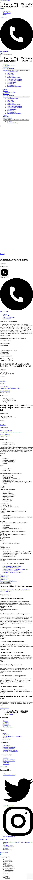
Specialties (6, 722)
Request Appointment (9, 747)
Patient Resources (8, 727)
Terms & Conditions (8, 846)
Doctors (5, 721)
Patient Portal (6, 13)
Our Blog (5, 758)
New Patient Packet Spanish (10, 567)
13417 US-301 (9, 387)
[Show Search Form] (0, 126)
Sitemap (5, 848)
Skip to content (4, 852)
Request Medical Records (10, 750)
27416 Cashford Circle (11, 431)
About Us (6, 734)
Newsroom (6, 762)
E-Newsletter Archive (9, 761)
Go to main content (5, 0)
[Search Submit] (0, 56)
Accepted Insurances (8, 317)
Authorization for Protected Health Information (15, 569)
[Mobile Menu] (0, 2)
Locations (6, 724)
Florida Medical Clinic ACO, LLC (12, 736)
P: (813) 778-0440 (5, 391)
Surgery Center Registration (10, 751)
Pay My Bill (6, 11)
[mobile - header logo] (16, 7)
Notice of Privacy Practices (10, 570)
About (5, 314)
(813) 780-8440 (9, 714)
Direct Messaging (8, 845)
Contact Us (6, 764)
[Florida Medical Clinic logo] (16, 61)
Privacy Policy (7, 739)
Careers (5, 14)
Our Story (6, 737)
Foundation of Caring (9, 759)
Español (2, 8)
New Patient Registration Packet (12, 566)
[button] (0, 854)
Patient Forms (7, 318)
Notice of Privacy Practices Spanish (12, 572)
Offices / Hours (7, 315)
